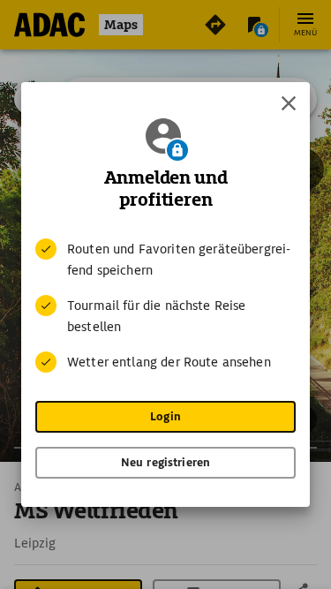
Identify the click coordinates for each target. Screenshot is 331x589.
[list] (165, 305)
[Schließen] (288, 103)
